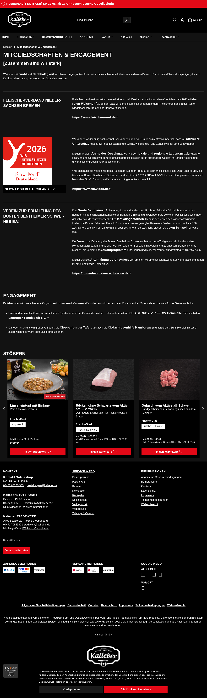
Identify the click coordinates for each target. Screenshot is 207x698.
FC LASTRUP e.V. (140, 313)
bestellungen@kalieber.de (42, 485)
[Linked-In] (154, 574)
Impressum (147, 495)
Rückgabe (78, 495)
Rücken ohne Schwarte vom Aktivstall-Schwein (102, 407)
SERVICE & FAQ (83, 471)
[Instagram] (143, 574)
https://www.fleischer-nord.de (94, 117)
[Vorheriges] (4, 408)
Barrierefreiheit (149, 481)
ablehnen (60, 682)
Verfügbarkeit (79, 504)
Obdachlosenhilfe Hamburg (128, 327)
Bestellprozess (80, 477)
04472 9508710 (12, 503)
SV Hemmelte (172, 313)
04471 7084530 (12, 524)
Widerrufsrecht (149, 504)
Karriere (77, 486)
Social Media (79, 499)
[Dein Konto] (182, 20)
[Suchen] (127, 20)
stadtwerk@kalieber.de (37, 524)
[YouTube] (160, 574)
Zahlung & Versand (83, 513)
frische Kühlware (87, 429)
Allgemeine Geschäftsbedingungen (161, 477)
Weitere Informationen (35, 507)
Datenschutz (148, 490)
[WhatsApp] (143, 588)
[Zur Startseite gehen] (19, 19)
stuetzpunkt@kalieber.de (39, 503)
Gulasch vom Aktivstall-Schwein (166, 405)
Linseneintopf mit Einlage (30, 405)
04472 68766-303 (13, 485)
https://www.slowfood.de (90, 188)
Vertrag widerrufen (16, 550)
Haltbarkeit (78, 481)
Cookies (146, 486)
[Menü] (16, 666)
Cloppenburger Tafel (75, 327)
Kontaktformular (12, 540)
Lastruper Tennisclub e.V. (27, 317)
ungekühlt (17, 424)
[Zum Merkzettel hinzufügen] (63, 364)
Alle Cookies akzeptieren (136, 689)
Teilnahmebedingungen (154, 499)
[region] (103, 408)
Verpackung (79, 509)
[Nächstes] (203, 408)
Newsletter (78, 490)
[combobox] (99, 20)
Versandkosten (157, 621)
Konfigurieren (71, 689)
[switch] (11, 674)
